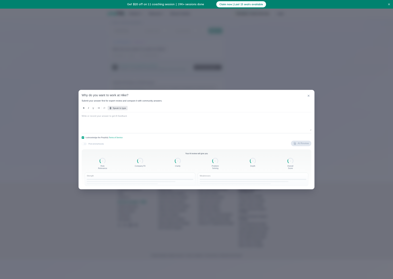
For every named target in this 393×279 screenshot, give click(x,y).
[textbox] (196, 120)
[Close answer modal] (308, 96)
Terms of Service (116, 138)
